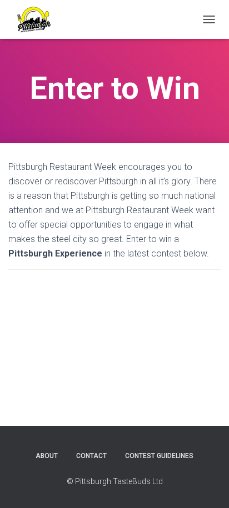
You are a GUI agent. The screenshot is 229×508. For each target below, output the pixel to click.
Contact (91, 456)
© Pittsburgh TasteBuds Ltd (115, 481)
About (47, 456)
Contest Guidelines (159, 456)
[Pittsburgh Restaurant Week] (37, 19)
